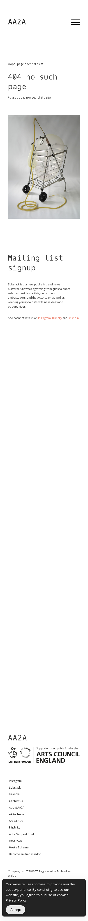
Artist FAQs (16, 821)
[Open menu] (75, 22)
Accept (15, 910)
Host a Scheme (19, 847)
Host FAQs (15, 841)
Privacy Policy (16, 900)
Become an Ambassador (25, 854)
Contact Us (16, 801)
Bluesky (57, 318)
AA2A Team (16, 814)
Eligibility (14, 827)
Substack (15, 787)
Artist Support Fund (21, 834)
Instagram (44, 318)
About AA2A (16, 807)
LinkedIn (73, 318)
